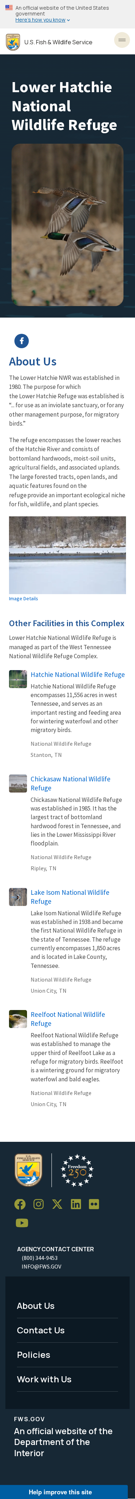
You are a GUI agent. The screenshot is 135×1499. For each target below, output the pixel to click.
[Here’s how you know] (67, 14)
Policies (33, 1354)
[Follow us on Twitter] (59, 1204)
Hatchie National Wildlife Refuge (78, 674)
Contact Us (41, 1330)
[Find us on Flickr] (96, 1204)
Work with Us (44, 1379)
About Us (36, 1305)
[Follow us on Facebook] (22, 1204)
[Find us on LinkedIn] (78, 1204)
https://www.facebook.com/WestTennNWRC (72, 341)
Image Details (23, 598)
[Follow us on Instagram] (41, 1204)
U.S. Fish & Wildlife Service (58, 42)
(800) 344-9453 (40, 1257)
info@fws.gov (41, 1266)
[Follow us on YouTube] (24, 1223)
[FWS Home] (13, 42)
